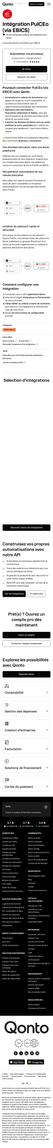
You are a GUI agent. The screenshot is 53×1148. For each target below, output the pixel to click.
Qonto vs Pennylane (36, 845)
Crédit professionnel (10, 945)
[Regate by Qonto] (26, 395)
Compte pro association (12, 862)
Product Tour (33, 938)
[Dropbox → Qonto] (26, 512)
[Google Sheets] (26, 411)
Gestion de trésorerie (11, 915)
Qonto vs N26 (33, 856)
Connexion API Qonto (37, 1008)
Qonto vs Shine (34, 838)
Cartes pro (6, 869)
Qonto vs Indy (33, 849)
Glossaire (32, 883)
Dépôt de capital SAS (11, 975)
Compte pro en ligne (10, 838)
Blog (30, 880)
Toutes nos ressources (37, 890)
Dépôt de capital (9, 971)
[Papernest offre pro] (26, 495)
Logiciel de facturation (11, 904)
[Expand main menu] (48, 4)
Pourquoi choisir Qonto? (38, 945)
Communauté (33, 960)
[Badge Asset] (16, 1053)
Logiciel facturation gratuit (13, 907)
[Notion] (26, 445)
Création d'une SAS (10, 962)
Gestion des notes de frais (13, 918)
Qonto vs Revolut (35, 842)
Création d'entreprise (11, 958)
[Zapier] (26, 428)
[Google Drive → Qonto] (26, 462)
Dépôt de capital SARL (11, 979)
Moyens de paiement (10, 880)
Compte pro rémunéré (11, 866)
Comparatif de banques (37, 863)
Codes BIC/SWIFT (35, 922)
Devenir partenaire (36, 985)
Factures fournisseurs (11, 922)
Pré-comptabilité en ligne (12, 911)
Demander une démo (36, 934)
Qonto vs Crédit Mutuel (37, 860)
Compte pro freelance (11, 859)
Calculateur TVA (35, 906)
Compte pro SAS (9, 849)
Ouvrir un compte (36, 4)
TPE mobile (6, 884)
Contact (31, 949)
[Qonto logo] (8, 4)
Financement (7, 938)
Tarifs (8, 806)
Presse (31, 887)
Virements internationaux (12, 891)
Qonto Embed (33, 1005)
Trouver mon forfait (36, 942)
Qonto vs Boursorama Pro (38, 852)
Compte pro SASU (9, 842)
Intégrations (7, 925)
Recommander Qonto (37, 992)
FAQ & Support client (37, 876)
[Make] (26, 479)
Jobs (30, 953)
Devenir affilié (33, 988)
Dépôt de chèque (9, 888)
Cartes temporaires (10, 873)
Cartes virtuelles (9, 877)
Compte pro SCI (8, 845)
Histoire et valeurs (35, 956)
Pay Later (6, 942)
